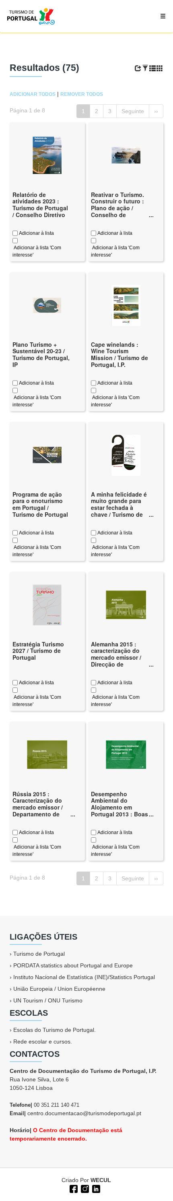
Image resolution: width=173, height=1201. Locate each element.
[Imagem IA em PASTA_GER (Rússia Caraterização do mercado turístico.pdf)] (47, 754)
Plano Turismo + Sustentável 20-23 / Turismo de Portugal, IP (41, 354)
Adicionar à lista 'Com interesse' (36, 251)
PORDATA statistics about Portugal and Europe (73, 965)
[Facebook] (73, 1188)
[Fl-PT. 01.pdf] (125, 304)
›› (156, 111)
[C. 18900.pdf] (47, 154)
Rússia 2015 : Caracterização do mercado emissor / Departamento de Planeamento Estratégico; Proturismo (37, 814)
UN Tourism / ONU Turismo (47, 1000)
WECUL (101, 1180)
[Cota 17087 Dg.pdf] (47, 304)
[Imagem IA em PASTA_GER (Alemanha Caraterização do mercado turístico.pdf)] (126, 604)
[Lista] (152, 68)
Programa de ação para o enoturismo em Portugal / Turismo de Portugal (40, 504)
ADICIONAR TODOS (33, 94)
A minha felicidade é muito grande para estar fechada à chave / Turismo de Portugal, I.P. (119, 507)
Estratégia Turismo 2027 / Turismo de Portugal (38, 651)
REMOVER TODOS (81, 94)
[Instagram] (84, 1188)
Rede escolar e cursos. (42, 1041)
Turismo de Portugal (39, 953)
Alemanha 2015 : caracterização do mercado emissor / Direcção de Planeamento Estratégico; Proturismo (116, 664)
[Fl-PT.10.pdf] (125, 454)
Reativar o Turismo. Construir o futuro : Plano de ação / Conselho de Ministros (117, 208)
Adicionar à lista (36, 233)
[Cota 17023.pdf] (47, 454)
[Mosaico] (159, 68)
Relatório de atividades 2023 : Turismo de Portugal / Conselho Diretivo (40, 205)
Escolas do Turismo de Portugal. (54, 1030)
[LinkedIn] (95, 1188)
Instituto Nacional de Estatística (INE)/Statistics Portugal (84, 977)
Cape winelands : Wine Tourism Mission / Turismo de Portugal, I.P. (119, 354)
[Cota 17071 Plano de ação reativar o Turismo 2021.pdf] (125, 154)
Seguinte (133, 111)
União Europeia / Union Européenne (59, 989)
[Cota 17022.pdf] (47, 604)
